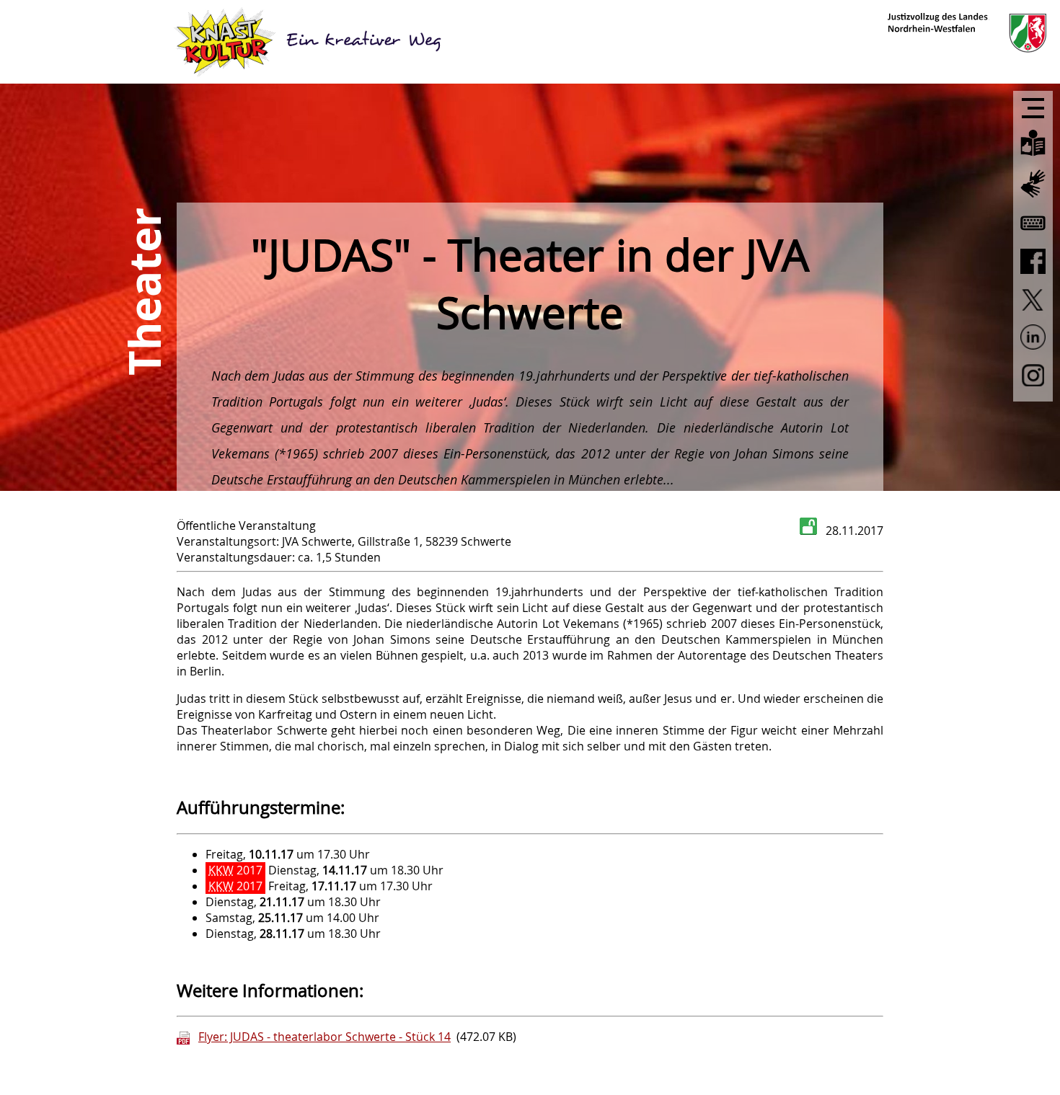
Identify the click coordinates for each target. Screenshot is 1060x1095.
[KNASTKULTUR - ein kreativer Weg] (310, 42)
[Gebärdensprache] (1033, 198)
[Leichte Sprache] (1033, 157)
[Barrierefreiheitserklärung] (1033, 236)
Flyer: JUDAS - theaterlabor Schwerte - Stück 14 (324, 1037)
